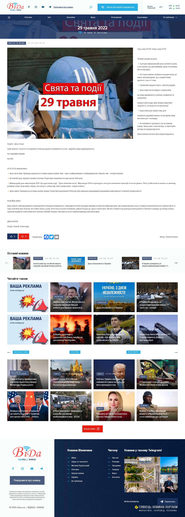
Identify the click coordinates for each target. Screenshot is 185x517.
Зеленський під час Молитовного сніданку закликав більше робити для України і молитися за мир (47, 264)
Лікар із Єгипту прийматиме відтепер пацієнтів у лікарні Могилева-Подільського (23, 382)
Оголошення (116, 17)
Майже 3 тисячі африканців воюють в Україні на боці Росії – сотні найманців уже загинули (154, 413)
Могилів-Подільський (19, 373)
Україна (38, 258)
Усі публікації (168, 17)
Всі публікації (77, 481)
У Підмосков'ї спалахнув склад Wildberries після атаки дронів (154, 383)
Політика (28, 17)
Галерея (115, 470)
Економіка (71, 17)
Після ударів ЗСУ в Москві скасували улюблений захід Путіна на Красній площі (66, 382)
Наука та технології (80, 462)
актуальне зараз (21, 352)
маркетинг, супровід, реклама (158, 510)
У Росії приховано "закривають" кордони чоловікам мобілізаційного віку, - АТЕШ (68, 413)
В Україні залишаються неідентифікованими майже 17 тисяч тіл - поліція (155, 264)
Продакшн (116, 466)
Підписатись (170, 502)
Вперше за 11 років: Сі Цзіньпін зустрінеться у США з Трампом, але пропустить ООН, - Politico (25, 413)
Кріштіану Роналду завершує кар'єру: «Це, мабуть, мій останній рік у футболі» (110, 337)
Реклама (115, 462)
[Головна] (80, 33)
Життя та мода (17, 43)
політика (75, 352)
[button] (177, 263)
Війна (144, 406)
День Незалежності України (99, 263)
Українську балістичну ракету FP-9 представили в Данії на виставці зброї (155, 337)
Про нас (115, 458)
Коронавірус (142, 17)
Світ (49, 17)
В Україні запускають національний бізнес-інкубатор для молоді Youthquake (68, 337)
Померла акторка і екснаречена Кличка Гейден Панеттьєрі (111, 415)
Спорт (101, 329)
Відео (93, 17)
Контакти (116, 477)
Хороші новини (78, 473)
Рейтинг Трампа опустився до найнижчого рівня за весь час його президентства (110, 382)
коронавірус (134, 352)
